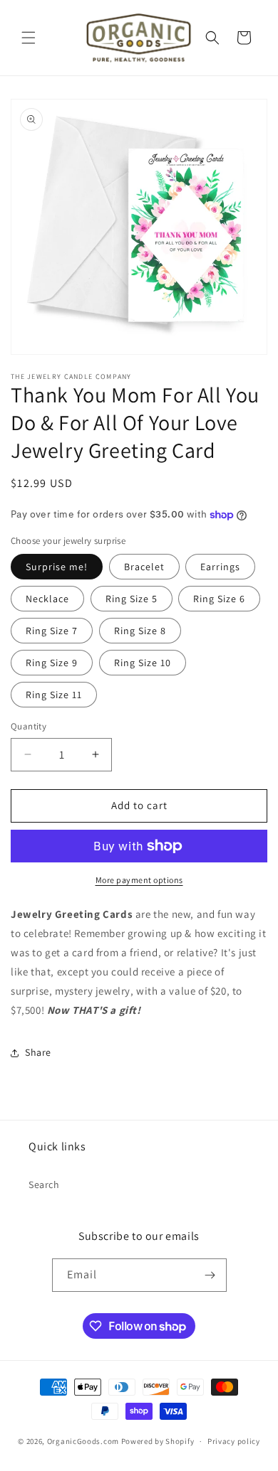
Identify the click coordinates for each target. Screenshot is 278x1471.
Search (44, 1184)
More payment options (139, 879)
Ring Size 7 (52, 630)
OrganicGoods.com (83, 1441)
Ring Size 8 (140, 630)
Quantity (28, 726)
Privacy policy (233, 1441)
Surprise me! (57, 566)
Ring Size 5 (131, 598)
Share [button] (38, 1052)
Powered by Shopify (158, 1441)
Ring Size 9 (52, 662)
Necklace (47, 598)
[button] (28, 37)
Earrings (220, 566)
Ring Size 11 (54, 694)
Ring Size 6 (219, 598)
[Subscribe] (210, 1275)
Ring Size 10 (142, 662)
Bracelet (144, 566)
